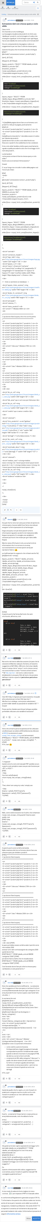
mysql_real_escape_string (11, 735)
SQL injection (10, 673)
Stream (3, 8)
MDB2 (5, 733)
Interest (8, 8)
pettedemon (12, 20)
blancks (10, 519)
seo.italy (10, 658)
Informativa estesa (13, 1214)
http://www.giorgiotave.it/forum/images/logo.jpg (23, 259)
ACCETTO (36, 1218)
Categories (15, 8)
